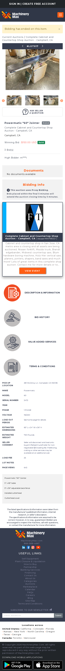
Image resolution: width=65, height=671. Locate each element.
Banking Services (30, 570)
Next (61, 100)
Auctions (30, 584)
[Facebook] (28, 547)
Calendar (30, 589)
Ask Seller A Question (36, 111)
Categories (30, 581)
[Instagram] (33, 547)
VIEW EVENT (32, 270)
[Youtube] (38, 547)
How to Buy (30, 564)
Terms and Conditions (30, 604)
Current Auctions (13, 37)
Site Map (30, 601)
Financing (30, 573)
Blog (30, 598)
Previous (3, 100)
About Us (30, 578)
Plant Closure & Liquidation (30, 561)
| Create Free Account (38, 3)
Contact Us (30, 575)
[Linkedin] (24, 547)
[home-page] (15, 15)
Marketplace (30, 587)
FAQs (30, 592)
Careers (30, 595)
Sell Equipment (30, 559)
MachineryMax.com (31, 541)
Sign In (14, 3)
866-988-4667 (32, 543)
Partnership (30, 567)
